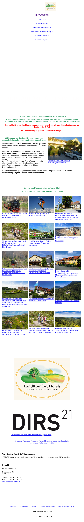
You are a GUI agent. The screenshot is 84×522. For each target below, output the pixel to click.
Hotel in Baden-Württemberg (41, 31)
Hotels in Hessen (41, 36)
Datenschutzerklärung (47, 506)
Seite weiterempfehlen (66, 506)
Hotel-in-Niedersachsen (41, 27)
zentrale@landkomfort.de (11, 481)
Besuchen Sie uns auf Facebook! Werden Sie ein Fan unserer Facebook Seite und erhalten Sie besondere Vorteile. (42, 442)
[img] (42, 6)
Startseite (41, 19)
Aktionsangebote (42, 23)
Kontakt (34, 506)
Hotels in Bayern (41, 40)
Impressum (24, 506)
